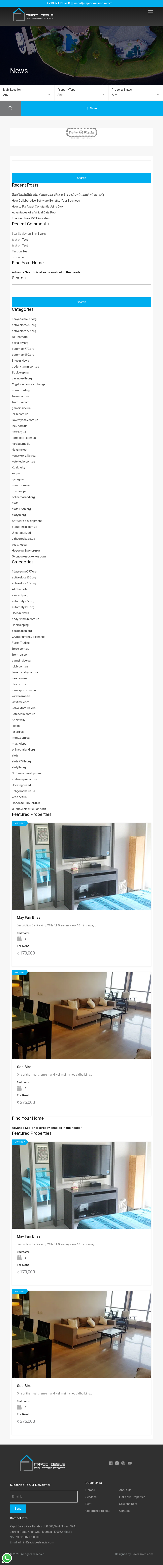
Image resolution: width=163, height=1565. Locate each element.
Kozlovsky (18, 467)
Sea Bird (24, 1067)
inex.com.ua (19, 426)
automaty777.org (23, 349)
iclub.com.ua (20, 414)
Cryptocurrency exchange (28, 384)
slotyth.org (19, 515)
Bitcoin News (20, 360)
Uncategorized (21, 533)
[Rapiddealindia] (33, 19)
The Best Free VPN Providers (31, 218)
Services (91, 1497)
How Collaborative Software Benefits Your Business (46, 200)
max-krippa (19, 491)
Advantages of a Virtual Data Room (35, 212)
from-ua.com (20, 402)
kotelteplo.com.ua (23, 461)
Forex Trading (21, 390)
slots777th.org (21, 509)
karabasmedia (21, 444)
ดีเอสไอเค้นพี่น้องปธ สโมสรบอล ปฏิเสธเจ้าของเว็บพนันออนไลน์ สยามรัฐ (58, 194)
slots (15, 503)
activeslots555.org (24, 325)
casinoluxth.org (22, 378)
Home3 (90, 1490)
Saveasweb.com (142, 1554)
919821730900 (30, 1537)
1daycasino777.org (24, 319)
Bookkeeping (20, 372)
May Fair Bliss (29, 917)
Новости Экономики (26, 550)
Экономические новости (29, 556)
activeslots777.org (24, 331)
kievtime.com (20, 449)
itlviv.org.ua (19, 432)
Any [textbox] (5, 95)
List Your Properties (132, 1497)
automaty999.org (23, 354)
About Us (125, 1490)
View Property (82, 892)
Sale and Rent (128, 1503)
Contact (124, 1510)
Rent (88, 1503)
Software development (27, 521)
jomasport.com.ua (24, 438)
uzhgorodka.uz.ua (23, 538)
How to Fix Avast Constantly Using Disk (37, 206)
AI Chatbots (20, 337)
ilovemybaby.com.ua (25, 420)
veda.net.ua (19, 544)
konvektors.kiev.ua (24, 455)
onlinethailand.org (23, 497)
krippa (16, 473)
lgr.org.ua (18, 479)
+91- (17, 1537)
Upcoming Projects (97, 1510)
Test (25, 239)
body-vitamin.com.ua (25, 366)
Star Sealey (39, 233)
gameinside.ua (21, 408)
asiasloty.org (20, 343)
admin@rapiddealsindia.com (35, 1542)
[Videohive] (81, 133)
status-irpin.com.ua (24, 527)
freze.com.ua (20, 396)
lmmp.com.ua (21, 485)
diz (22, 257)
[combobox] (27, 95)
